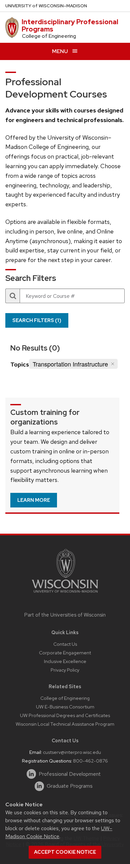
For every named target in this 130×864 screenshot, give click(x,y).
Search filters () (36, 320)
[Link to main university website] (65, 593)
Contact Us (65, 644)
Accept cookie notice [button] (65, 852)
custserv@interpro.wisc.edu (72, 752)
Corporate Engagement (65, 652)
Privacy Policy (65, 670)
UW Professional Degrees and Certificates (65, 715)
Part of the (65, 615)
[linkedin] (31, 774)
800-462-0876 (90, 761)
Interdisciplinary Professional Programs (70, 25)
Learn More (33, 500)
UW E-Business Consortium (65, 706)
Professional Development (70, 774)
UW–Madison (46, 6)
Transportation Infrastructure (70, 364)
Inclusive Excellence (65, 661)
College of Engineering (65, 698)
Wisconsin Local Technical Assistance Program (65, 724)
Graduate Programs (70, 786)
